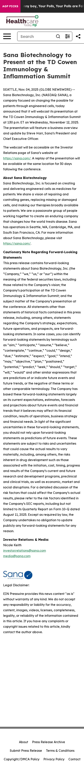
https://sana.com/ (17, 158)
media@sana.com (16, 556)
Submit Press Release (26, 751)
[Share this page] (78, 36)
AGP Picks (10, 6)
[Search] (58, 36)
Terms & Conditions (60, 751)
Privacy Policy (53, 759)
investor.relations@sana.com (24, 550)
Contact (74, 759)
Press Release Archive (48, 742)
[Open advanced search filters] (67, 36)
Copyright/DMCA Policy (21, 759)
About (23, 742)
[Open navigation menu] (7, 36)
